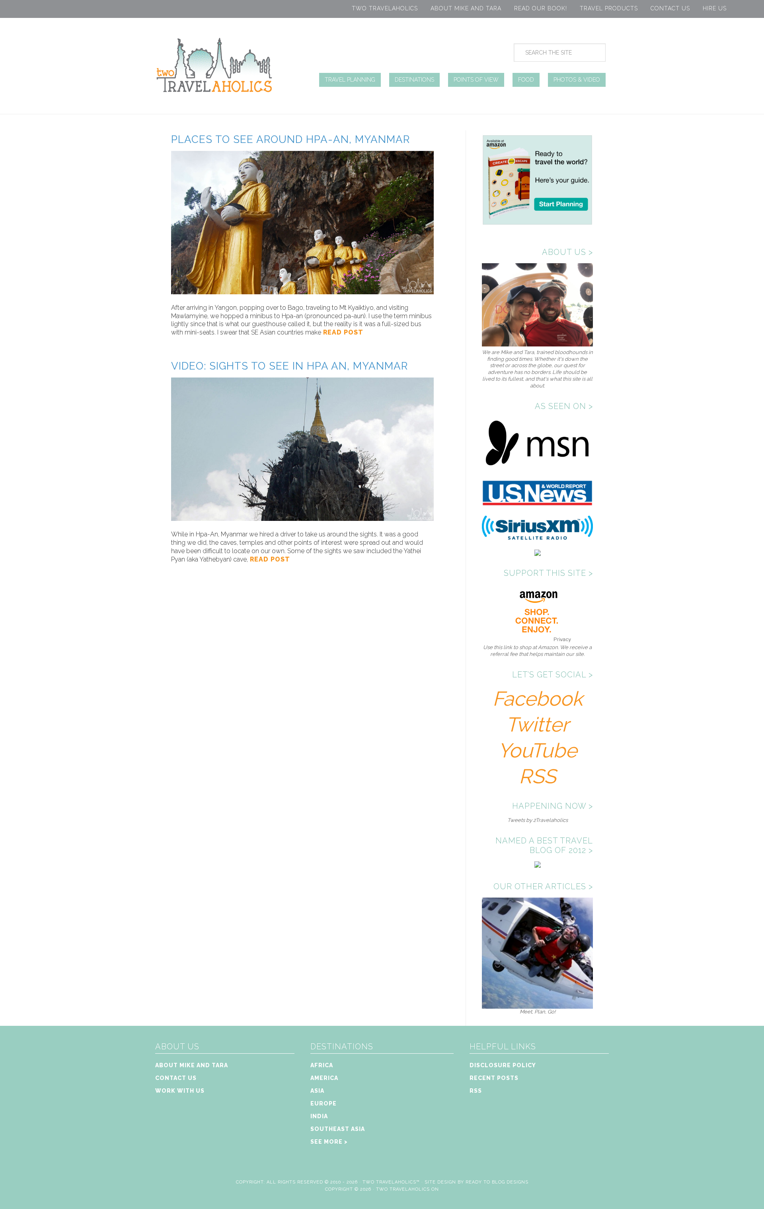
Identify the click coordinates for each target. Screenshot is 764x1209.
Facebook (538, 698)
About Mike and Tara (466, 8)
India (319, 1116)
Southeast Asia (337, 1129)
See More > (329, 1142)
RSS (537, 776)
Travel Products (609, 8)
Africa (321, 1065)
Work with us (180, 1091)
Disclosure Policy (503, 1065)
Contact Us (670, 8)
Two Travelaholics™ (391, 1182)
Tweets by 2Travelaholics (537, 820)
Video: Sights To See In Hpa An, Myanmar (289, 366)
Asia (317, 1091)
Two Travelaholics (385, 8)
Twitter (537, 724)
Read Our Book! (540, 8)
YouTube (537, 750)
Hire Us (715, 8)
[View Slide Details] (537, 1005)
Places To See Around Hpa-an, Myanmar (290, 139)
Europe (323, 1103)
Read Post (342, 332)
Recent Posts (494, 1078)
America (324, 1078)
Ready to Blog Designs (497, 1182)
